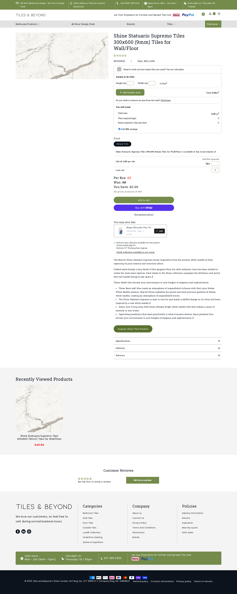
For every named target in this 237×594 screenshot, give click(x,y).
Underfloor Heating (92, 537)
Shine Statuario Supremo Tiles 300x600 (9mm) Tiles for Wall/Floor (39, 437)
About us (137, 513)
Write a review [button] (142, 480)
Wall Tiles (87, 518)
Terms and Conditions (143, 527)
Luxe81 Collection (92, 532)
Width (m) (143, 83)
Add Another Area (130, 92)
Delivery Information (192, 513)
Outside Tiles (89, 527)
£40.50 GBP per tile (125, 161)
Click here (166, 100)
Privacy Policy (139, 523)
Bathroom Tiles (90, 513)
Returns (186, 518)
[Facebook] (18, 531)
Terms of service (203, 581)
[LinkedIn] (23, 531)
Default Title (122, 144)
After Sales (187, 532)
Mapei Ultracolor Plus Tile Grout (139, 227)
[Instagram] (29, 531)
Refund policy (140, 581)
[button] (27, 24)
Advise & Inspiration (93, 542)
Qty (208, 163)
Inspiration (187, 523)
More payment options (143, 214)
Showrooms (138, 532)
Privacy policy (183, 581)
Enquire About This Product (133, 328)
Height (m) (121, 83)
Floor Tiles (88, 523)
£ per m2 (120, 170)
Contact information (162, 581)
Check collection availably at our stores (135, 252)
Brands (135, 537)
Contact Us (138, 518)
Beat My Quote (190, 527)
